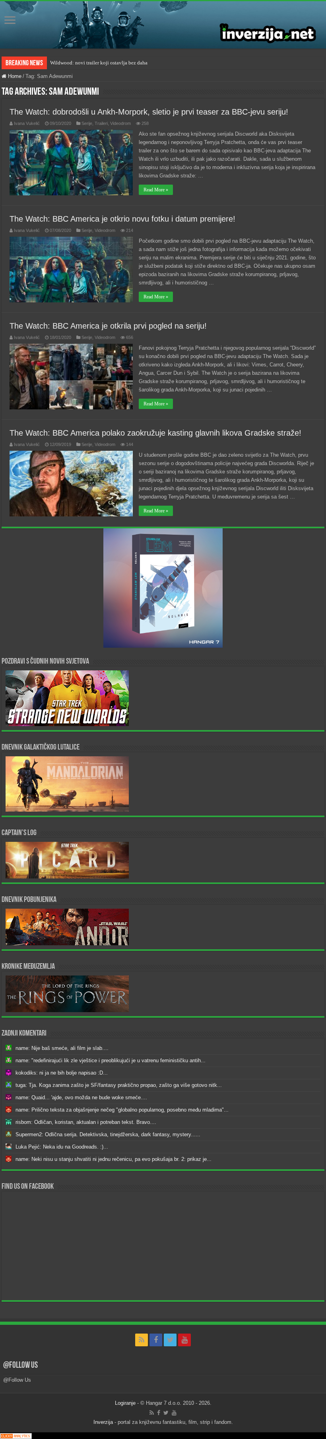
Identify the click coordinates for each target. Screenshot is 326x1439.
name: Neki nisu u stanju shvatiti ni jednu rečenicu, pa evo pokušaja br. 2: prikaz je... (114, 1159)
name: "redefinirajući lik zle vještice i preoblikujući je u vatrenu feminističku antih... (111, 1060)
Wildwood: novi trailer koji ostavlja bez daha (98, 63)
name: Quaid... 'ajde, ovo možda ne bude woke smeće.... (81, 1097)
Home (13, 76)
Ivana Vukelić (27, 123)
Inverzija (103, 1422)
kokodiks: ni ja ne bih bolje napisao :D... (62, 1073)
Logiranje (125, 1403)
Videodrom (120, 123)
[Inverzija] (163, 25)
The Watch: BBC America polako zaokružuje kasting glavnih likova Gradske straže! (155, 432)
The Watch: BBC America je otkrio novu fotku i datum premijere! (122, 218)
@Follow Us (20, 1365)
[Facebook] (155, 1340)
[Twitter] (170, 1340)
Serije (87, 123)
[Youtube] (184, 1340)
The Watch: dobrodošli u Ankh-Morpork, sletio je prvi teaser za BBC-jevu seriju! (149, 111)
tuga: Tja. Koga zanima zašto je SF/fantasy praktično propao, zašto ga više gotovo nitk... (119, 1085)
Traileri (101, 123)
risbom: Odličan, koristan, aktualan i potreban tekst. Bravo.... (86, 1122)
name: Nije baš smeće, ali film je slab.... (62, 1048)
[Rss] (141, 1340)
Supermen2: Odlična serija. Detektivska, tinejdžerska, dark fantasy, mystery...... (108, 1134)
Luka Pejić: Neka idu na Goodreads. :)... (62, 1147)
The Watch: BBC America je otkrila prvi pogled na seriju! (108, 325)
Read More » (156, 190)
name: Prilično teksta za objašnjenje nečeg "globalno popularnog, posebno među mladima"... (122, 1110)
